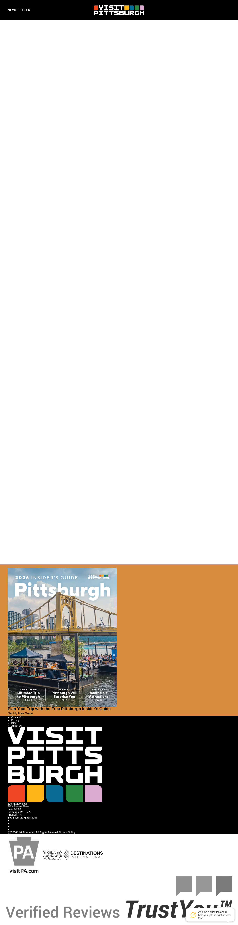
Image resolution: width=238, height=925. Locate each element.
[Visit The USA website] (52, 854)
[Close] (9, 566)
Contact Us (17, 717)
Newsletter (19, 10)
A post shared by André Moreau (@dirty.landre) (76, 292)
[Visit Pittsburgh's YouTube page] (12, 826)
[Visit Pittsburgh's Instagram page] (12, 823)
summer (64, 450)
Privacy (15, 720)
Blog (14, 722)
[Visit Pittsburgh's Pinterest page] (12, 829)
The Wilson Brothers (123, 440)
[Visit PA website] (24, 854)
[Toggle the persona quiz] (37, 10)
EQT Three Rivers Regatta (150, 109)
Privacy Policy (67, 832)
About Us (16, 725)
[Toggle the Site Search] (219, 10)
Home (17, 35)
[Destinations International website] (82, 854)
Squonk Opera (106, 372)
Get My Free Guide (20, 713)
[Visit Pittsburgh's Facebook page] (12, 820)
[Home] (119, 10)
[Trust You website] (119, 896)
